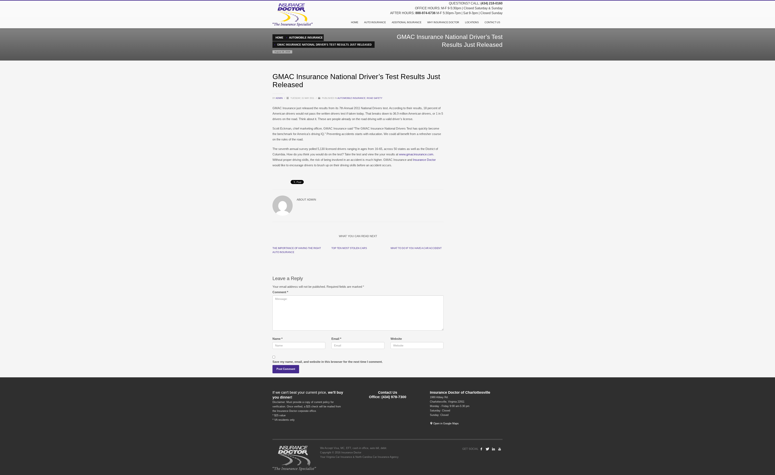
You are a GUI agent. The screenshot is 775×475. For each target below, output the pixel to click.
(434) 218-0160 (492, 3)
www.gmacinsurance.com (416, 154)
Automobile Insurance (351, 98)
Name (277, 338)
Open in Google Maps (446, 423)
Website (396, 338)
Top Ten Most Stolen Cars (349, 248)
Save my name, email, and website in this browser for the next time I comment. (327, 361)
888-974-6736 (425, 13)
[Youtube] (499, 449)
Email (336, 338)
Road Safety (374, 98)
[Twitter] (487, 449)
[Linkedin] (493, 449)
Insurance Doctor (424, 159)
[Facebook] (481, 449)
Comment (280, 292)
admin (279, 98)
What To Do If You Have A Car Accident (416, 248)
